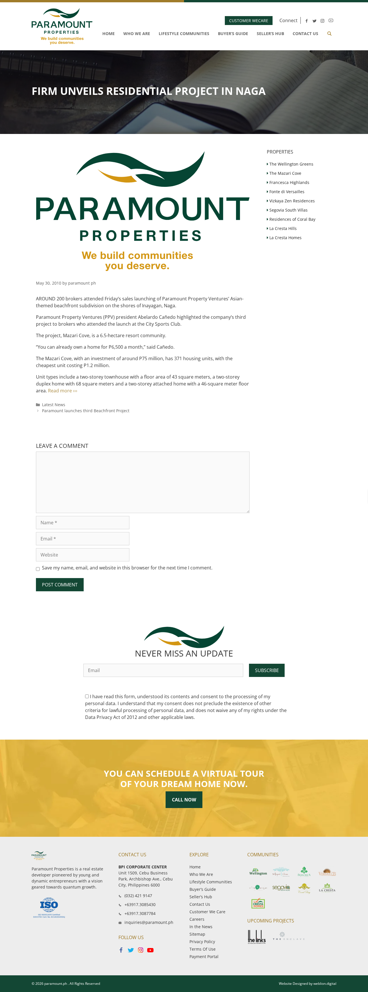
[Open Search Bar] (329, 34)
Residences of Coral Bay (291, 219)
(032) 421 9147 (138, 895)
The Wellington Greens (290, 164)
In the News (200, 926)
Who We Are (136, 33)
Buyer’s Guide (233, 33)
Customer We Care (207, 911)
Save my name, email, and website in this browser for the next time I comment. (127, 568)
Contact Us (305, 33)
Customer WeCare (248, 20)
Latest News (53, 404)
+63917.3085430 (140, 904)
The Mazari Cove (284, 173)
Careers (196, 919)
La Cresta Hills (282, 228)
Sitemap (197, 934)
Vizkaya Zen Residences (291, 201)
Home (108, 33)
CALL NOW (184, 800)
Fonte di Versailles (286, 191)
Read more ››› (62, 390)
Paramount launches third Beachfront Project (85, 410)
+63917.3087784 (140, 913)
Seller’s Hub (270, 33)
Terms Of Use (202, 949)
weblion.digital (324, 983)
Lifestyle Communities (184, 33)
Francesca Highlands (288, 182)
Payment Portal (203, 956)
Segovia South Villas (288, 210)
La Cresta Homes (285, 237)
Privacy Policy (202, 941)
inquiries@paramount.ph (148, 922)
